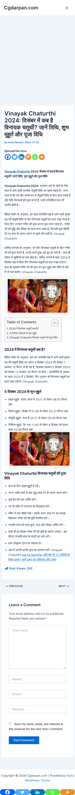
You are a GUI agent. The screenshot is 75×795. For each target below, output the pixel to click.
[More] (42, 157)
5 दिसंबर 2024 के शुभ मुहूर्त (24, 333)
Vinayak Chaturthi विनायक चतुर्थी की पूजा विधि (33, 337)
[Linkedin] (21, 157)
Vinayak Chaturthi (17, 171)
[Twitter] (15, 157)
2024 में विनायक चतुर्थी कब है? (24, 328)
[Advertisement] (37, 66)
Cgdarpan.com (21, 8)
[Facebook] (8, 157)
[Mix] (28, 157)
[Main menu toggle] (67, 8)
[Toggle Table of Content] (52, 323)
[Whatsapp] (35, 157)
